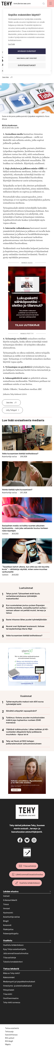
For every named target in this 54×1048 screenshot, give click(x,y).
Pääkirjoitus (8, 929)
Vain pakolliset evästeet (27, 58)
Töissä (6, 904)
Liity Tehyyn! (11, 410)
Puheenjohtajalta (10, 933)
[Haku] (44, 3)
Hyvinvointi (8, 912)
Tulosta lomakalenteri (13, 961)
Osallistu (7, 940)
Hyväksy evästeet (27, 51)
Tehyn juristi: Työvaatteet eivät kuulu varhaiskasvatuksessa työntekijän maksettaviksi (23, 596)
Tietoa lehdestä (11, 968)
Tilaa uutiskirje (29, 866)
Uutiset (6, 896)
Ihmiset (6, 908)
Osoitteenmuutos (11, 998)
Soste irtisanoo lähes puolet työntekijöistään (26, 619)
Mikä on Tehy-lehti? (11, 973)
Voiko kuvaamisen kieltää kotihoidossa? (24, 635)
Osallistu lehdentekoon (29, 883)
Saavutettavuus (11, 1034)
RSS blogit (9, 1041)
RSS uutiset (9, 1038)
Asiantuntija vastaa (11, 916)
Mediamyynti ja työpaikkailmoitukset (19, 981)
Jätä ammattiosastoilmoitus (15, 953)
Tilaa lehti (7, 994)
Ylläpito (8, 1044)
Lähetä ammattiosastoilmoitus (29, 874)
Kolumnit (7, 925)
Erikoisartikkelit (10, 900)
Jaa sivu (5, 77)
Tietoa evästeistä (12, 1028)
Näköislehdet (9, 977)
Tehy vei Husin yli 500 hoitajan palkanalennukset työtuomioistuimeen (23, 742)
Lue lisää (11, 44)
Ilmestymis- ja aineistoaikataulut (17, 985)
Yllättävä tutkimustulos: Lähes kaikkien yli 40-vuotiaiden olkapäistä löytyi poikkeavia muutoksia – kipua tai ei (27, 732)
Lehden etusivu (10, 891)
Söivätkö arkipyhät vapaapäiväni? (21, 711)
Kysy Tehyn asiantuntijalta (14, 949)
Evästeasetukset (27, 65)
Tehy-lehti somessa (11, 1002)
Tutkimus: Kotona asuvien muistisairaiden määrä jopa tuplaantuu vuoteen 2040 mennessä (25, 720)
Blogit (6, 921)
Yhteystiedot (8, 990)
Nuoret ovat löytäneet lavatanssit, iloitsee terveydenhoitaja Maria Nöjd (25, 627)
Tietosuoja (9, 1031)
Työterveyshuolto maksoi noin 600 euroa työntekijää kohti (25, 702)
